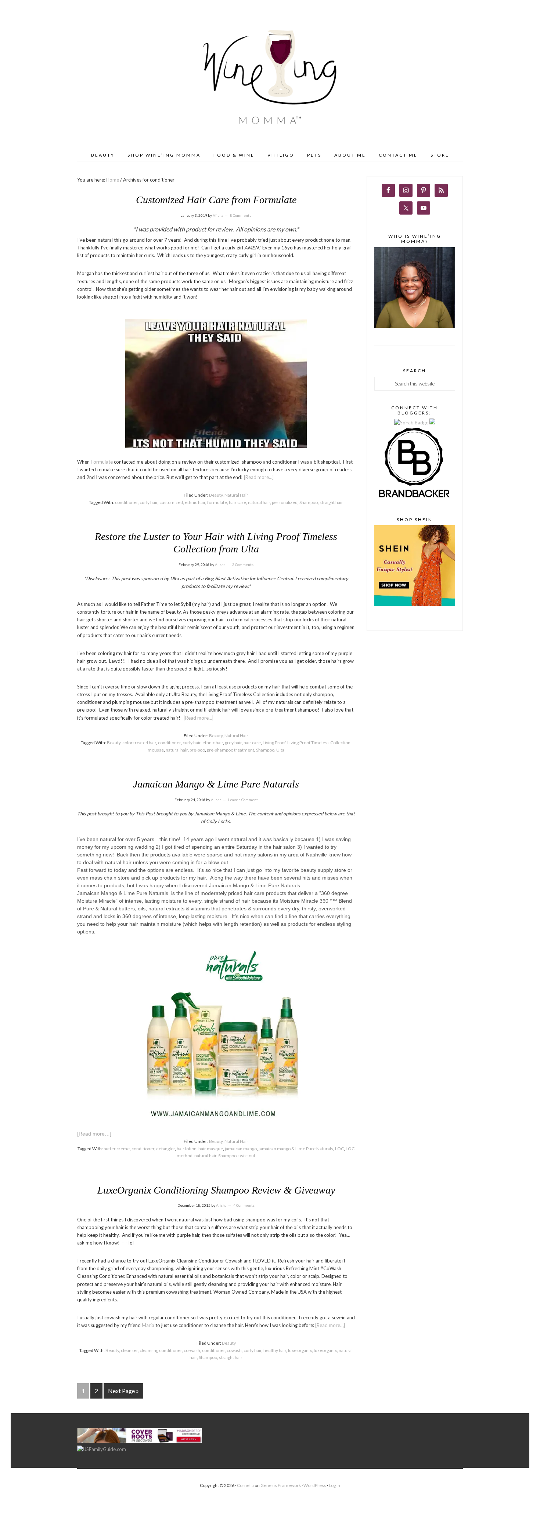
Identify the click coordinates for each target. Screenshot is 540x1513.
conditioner (126, 502)
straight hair (331, 502)
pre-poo (197, 750)
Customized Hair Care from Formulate (216, 199)
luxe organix (300, 1350)
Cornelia (245, 1485)
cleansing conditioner (161, 1350)
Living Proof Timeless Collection (318, 742)
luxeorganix (325, 1350)
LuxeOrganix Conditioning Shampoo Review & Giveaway (216, 1190)
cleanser (129, 1350)
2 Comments (242, 564)
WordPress (314, 1485)
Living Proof (274, 742)
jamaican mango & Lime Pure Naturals (296, 1148)
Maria (148, 1325)
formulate (217, 502)
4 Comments (244, 1205)
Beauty (216, 495)
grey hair (233, 742)
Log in (334, 1485)
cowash (234, 1350)
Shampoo (308, 502)
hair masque (210, 1148)
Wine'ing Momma (270, 78)
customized (171, 502)
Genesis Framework (280, 1485)
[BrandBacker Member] (414, 498)
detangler (165, 1148)
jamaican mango (241, 1148)
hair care (237, 502)
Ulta (280, 750)
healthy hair (274, 1350)
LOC (339, 1148)
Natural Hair (236, 495)
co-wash (192, 1350)
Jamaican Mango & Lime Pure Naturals (216, 784)
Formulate (102, 462)
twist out (246, 1155)
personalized (285, 502)
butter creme (117, 1148)
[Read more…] (259, 477)
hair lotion (187, 1148)
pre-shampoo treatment (230, 750)
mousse (156, 750)
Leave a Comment (243, 799)
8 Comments (240, 215)
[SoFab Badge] (411, 422)
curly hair (149, 502)
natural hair (259, 502)
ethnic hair (195, 502)
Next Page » (123, 1390)
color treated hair (139, 742)
